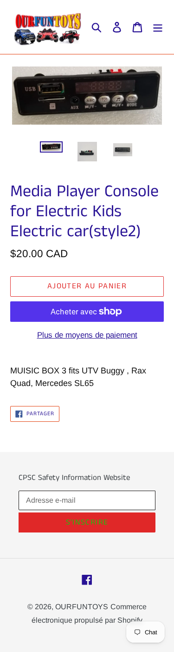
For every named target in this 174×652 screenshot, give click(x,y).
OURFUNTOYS (81, 607)
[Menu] (158, 27)
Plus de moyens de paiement (87, 335)
